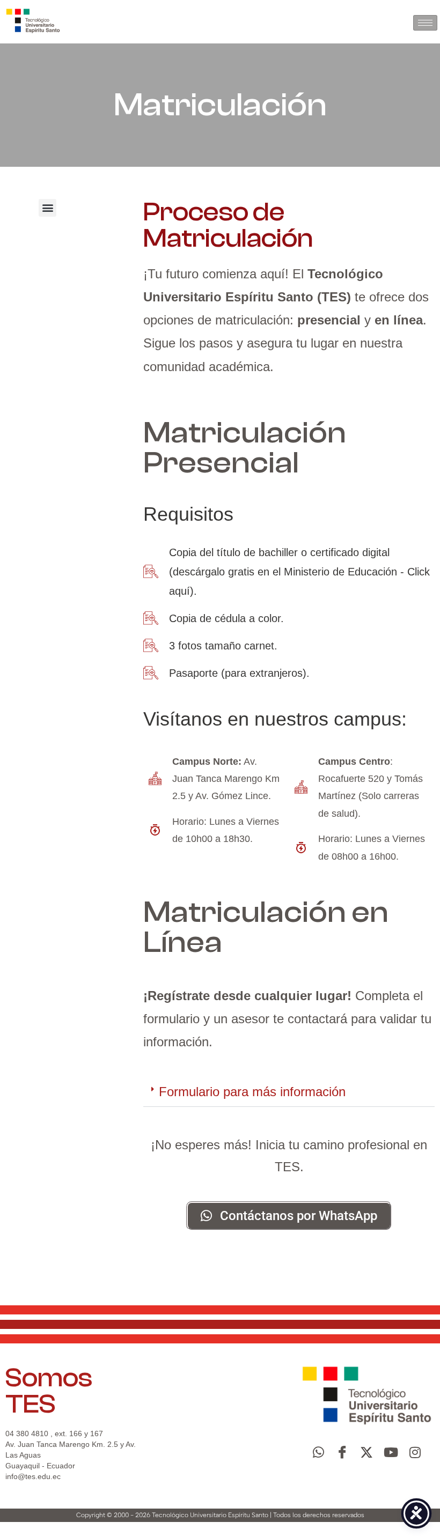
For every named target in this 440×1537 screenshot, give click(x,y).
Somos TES (48, 1391)
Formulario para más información (252, 1091)
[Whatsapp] (318, 1452)
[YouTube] (391, 1452)
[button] (47, 208)
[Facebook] (342, 1452)
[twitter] (366, 1452)
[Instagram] (415, 1452)
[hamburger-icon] (425, 23)
